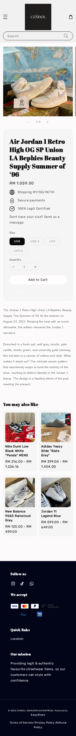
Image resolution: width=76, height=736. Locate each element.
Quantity (15, 259)
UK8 (17, 241)
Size (12, 232)
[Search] (66, 36)
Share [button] (19, 292)
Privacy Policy (44, 722)
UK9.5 (18, 251)
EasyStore (38, 714)
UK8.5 (34, 241)
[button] (5, 17)
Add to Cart (38, 280)
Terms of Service (21, 722)
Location (17, 639)
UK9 (52, 241)
